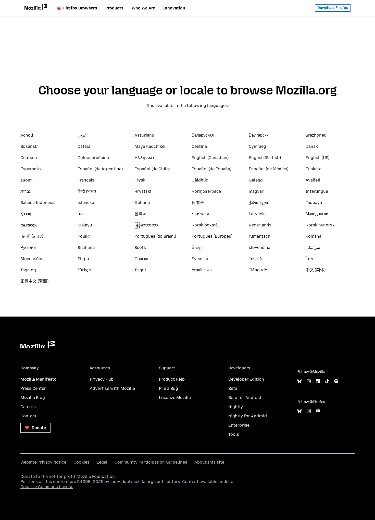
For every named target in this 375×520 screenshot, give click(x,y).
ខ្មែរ (80, 213)
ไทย (309, 258)
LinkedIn (318, 381)
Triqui (140, 270)
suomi (26, 180)
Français (86, 180)
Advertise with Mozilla (112, 388)
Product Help (172, 379)
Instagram (309, 381)
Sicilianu (86, 247)
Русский (28, 247)
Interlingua (317, 191)
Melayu (85, 225)
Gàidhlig (200, 180)
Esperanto (30, 168)
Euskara (313, 168)
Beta (232, 388)
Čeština (199, 146)
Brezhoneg (316, 135)
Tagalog (28, 270)
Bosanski (29, 146)
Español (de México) (268, 168)
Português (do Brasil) (155, 236)
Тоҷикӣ (255, 258)
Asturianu (144, 135)
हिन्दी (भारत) (87, 191)
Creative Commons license (46, 486)
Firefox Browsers (80, 8)
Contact (28, 416)
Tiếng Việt (259, 270)
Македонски (317, 213)
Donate (38, 427)
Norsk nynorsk (320, 225)
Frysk (139, 180)
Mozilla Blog (32, 397)
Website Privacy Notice (43, 462)
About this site (209, 462)
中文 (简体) (316, 270)
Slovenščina (32, 258)
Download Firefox (332, 8)
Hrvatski (142, 191)
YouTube (318, 411)
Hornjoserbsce (206, 191)
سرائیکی (313, 247)
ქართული (258, 202)
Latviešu (257, 213)
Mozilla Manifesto (38, 379)
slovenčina (259, 247)
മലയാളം (28, 225)
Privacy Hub (102, 379)
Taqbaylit (315, 202)
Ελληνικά (144, 157)
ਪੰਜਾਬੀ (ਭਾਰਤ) (31, 236)
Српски (141, 258)
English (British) (265, 157)
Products (114, 8)
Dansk (312, 146)
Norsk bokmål (205, 225)
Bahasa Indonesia (38, 202)
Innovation (174, 8)
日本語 (198, 202)
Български (259, 135)
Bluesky (299, 381)
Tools (233, 434)
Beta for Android (244, 397)
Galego (256, 180)
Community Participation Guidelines (151, 462)
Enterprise (238, 425)
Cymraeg (257, 146)
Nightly (235, 406)
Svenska (200, 258)
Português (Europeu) (212, 236)
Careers (28, 406)
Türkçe (84, 270)
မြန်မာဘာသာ (146, 225)
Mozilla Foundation (96, 476)
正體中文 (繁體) (34, 281)
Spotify (336, 381)
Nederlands (260, 225)
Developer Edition (246, 379)
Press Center (33, 388)
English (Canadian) (210, 157)
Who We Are (143, 8)
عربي (82, 135)
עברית (25, 191)
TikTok (327, 381)
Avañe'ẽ (313, 180)
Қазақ (25, 213)
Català (84, 146)
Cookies (81, 462)
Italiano (142, 202)
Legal (102, 462)
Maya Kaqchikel (150, 146)
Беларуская (203, 135)
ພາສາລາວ (200, 213)
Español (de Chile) (152, 168)
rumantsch (259, 236)
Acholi (26, 135)
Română (313, 236)
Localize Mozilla (175, 397)
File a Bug (168, 388)
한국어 (140, 213)
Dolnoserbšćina (93, 157)
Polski (84, 236)
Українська (202, 270)
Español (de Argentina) (100, 168)
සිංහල (197, 247)
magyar (256, 191)
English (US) (317, 157)
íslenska (86, 202)
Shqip (83, 258)
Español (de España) (211, 168)
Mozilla (37, 344)
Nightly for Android (247, 416)
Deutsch (28, 157)
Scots (140, 247)
